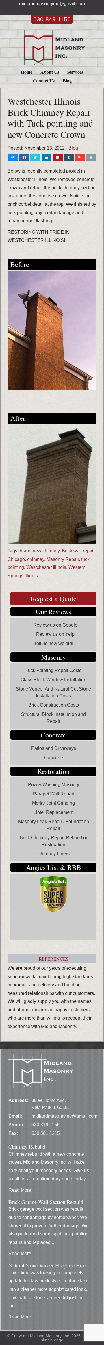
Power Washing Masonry (53, 784)
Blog (67, 80)
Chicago (16, 559)
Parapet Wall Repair (53, 793)
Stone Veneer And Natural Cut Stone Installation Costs (53, 692)
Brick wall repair (78, 550)
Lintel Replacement (53, 812)
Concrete (53, 757)
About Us (49, 72)
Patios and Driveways (53, 748)
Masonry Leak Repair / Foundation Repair (53, 825)
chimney (35, 559)
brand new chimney (40, 550)
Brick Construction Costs (53, 705)
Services (75, 72)
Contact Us (44, 80)
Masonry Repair (63, 559)
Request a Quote (54, 598)
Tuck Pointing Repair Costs (53, 670)
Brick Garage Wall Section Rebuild (45, 1202)
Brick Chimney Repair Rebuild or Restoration (53, 841)
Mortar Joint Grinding (53, 803)
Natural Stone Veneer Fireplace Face (47, 1265)
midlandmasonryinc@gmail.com (52, 3)
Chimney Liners (53, 853)
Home (26, 72)
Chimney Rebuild (26, 1146)
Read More (19, 1190)
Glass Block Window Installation (53, 679)
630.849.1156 (52, 19)
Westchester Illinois (46, 567)
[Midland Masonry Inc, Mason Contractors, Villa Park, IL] (35, 929)
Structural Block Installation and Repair (53, 718)
